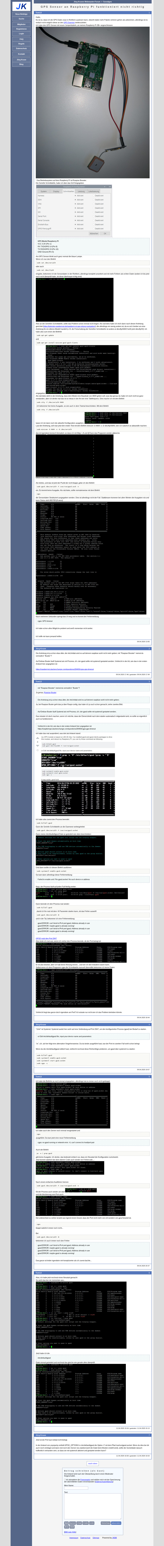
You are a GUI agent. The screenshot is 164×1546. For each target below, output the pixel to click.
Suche (21, 19)
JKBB (114, 1538)
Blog (21, 64)
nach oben (92, 1463)
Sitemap (96, 1538)
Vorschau (106, 1523)
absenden (116, 1523)
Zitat (79, 1523)
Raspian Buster (50, 693)
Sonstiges (107, 2)
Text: (66, 1492)
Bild (67, 1527)
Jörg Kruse (41, 649)
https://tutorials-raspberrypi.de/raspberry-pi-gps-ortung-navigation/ (69, 326)
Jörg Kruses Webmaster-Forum (87, 2)
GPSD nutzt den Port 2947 (46, 938)
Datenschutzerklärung (104, 1482)
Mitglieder (21, 24)
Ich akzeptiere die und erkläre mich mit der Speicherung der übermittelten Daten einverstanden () (92, 1481)
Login (21, 34)
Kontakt (21, 54)
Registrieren (21, 29)
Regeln (21, 44)
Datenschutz (85, 1538)
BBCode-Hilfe (70, 1532)
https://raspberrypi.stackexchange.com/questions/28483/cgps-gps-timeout (65, 669)
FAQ (21, 39)
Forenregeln (85, 1480)
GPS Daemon (69, 23)
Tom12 (39, 13)
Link (92, 1523)
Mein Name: (69, 1485)
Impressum (74, 1538)
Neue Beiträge (21, 14)
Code (85, 1523)
